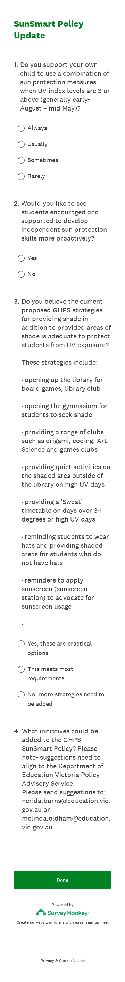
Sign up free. (97, 922)
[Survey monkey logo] (63, 912)
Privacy (47, 961)
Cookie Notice (72, 961)
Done (62, 880)
